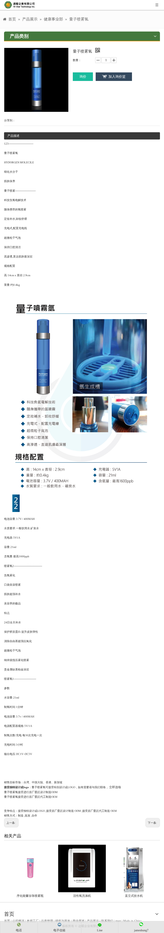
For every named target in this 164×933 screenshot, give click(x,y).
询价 (82, 76)
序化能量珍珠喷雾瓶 (30, 895)
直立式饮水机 (134, 895)
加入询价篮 (117, 76)
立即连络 (115, 787)
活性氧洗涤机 (82, 895)
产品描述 (13, 135)
